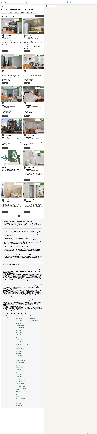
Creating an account (21, 225)
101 (26, 216)
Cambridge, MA (19, 339)
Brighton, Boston (19, 320)
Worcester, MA (19, 405)
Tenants (31, 322)
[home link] (2, 2)
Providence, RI (19, 376)
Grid (4, 12)
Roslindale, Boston (20, 383)
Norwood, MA (19, 374)
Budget (16, 12)
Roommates (32, 318)
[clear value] (27, 2)
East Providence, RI (20, 350)
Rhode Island (5, 317)
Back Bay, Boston (19, 323)
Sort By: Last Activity (31, 12)
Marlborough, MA (19, 364)
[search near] (5, 2)
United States (7, 6)
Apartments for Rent (34, 320)
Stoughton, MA (19, 393)
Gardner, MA (18, 357)
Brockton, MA (18, 334)
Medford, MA (18, 365)
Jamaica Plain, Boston (20, 360)
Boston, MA (18, 330)
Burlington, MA (19, 337)
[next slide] (20, 26)
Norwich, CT (18, 372)
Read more (6, 179)
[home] (2, 6)
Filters (22, 12)
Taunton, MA (18, 394)
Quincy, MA (18, 377)
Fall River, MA (19, 353)
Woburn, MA (18, 401)
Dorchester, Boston (20, 346)
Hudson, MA (18, 358)
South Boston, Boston (20, 384)
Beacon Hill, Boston (20, 325)
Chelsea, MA (18, 343)
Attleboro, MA (19, 322)
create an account (18, 242)
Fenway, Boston (19, 355)
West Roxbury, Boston (20, 398)
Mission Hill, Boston (20, 367)
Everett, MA (18, 351)
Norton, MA (18, 371)
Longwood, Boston (20, 362)
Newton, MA (18, 369)
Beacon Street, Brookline (21, 329)
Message (5, 51)
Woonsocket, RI (19, 403)
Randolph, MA (19, 381)
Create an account (26, 234)
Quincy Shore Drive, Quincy (21, 379)
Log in (92, 2)
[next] (29, 2)
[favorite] (2, 20)
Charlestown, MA (19, 341)
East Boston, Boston (20, 348)
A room (10, 12)
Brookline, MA (19, 336)
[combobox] (16, 2)
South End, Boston (19, 391)
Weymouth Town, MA (20, 400)
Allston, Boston (19, 318)
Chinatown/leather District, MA (22, 344)
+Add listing (39, 16)
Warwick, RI (18, 396)
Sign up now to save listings (28, 258)
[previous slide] (3, 26)
